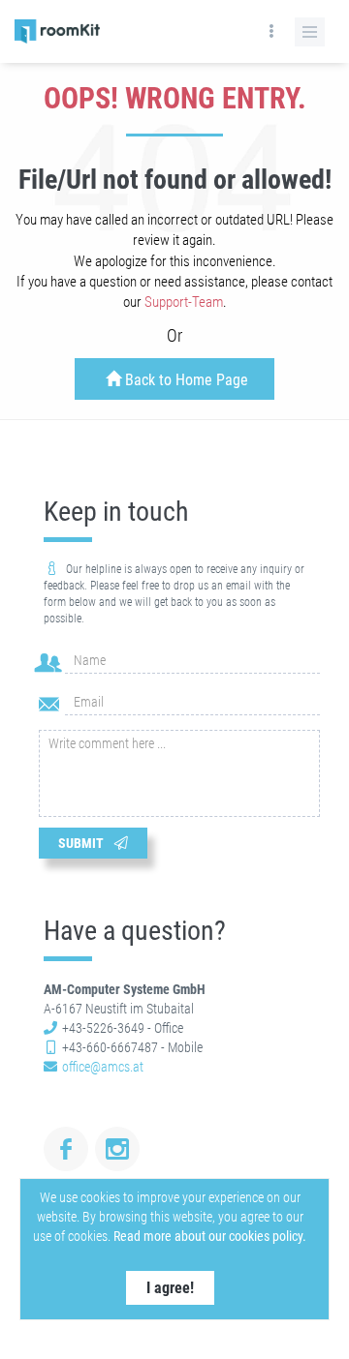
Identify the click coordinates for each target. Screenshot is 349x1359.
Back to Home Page (184, 380)
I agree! (170, 1288)
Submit (84, 843)
